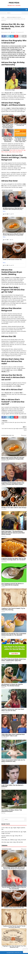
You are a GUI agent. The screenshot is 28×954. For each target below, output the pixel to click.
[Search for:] (14, 13)
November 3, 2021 (6, 32)
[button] (26, 9)
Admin (13, 32)
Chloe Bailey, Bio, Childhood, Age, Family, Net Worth (13, 839)
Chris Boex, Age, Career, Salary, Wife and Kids (12, 842)
